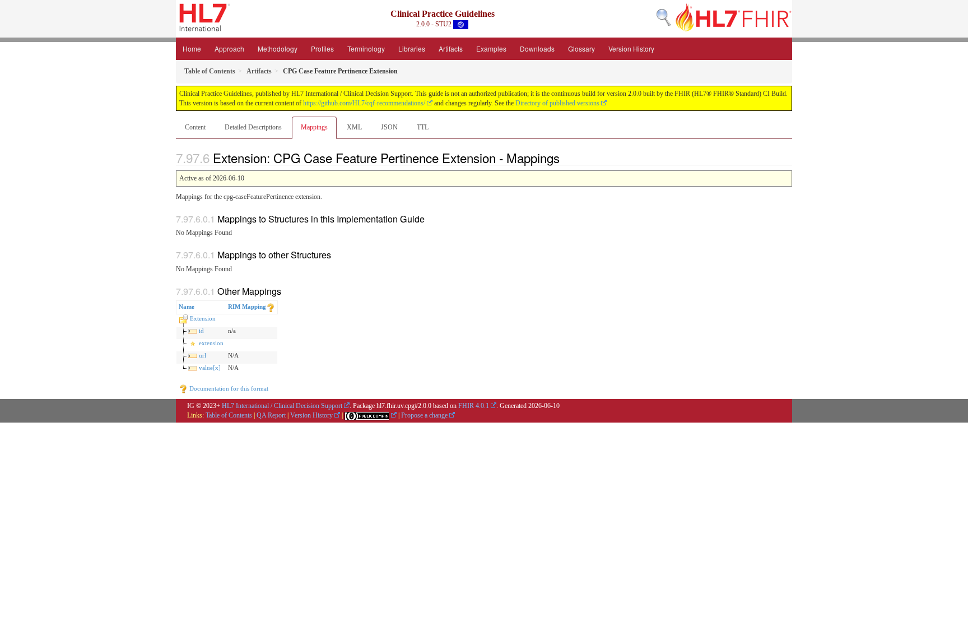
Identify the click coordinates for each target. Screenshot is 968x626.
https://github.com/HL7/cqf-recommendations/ (364, 103)
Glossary (581, 48)
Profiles (322, 48)
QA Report (271, 415)
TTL (423, 127)
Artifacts (451, 48)
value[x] (210, 367)
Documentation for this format (228, 388)
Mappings (314, 127)
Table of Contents (229, 415)
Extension (203, 318)
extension (211, 343)
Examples (491, 48)
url (202, 355)
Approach (229, 48)
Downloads (537, 48)
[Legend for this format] (270, 306)
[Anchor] (566, 157)
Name (186, 306)
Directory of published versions (557, 103)
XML (354, 127)
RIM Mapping (247, 306)
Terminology (366, 48)
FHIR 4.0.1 (473, 406)
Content (195, 127)
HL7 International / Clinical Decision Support (282, 406)
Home (192, 48)
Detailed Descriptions (253, 127)
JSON (389, 127)
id (201, 330)
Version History (631, 48)
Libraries (411, 48)
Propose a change (424, 415)
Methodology (277, 48)
